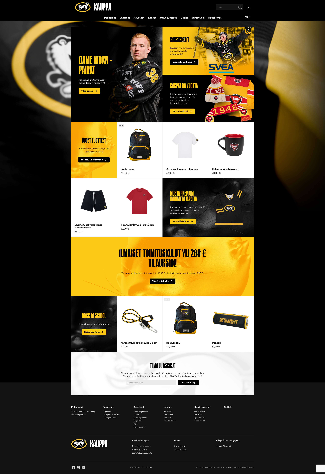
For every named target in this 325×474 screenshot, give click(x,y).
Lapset (152, 17)
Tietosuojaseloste (139, 449)
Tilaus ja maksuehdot (141, 446)
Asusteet (139, 17)
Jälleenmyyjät (180, 449)
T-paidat (107, 412)
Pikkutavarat (199, 421)
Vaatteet (125, 17)
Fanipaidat (168, 415)
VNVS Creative (247, 467)
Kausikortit (215, 17)
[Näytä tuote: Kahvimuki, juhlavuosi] (231, 145)
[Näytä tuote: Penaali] (231, 319)
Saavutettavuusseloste (142, 453)
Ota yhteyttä (179, 446)
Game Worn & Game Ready (83, 412)
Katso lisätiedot (181, 221)
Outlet (184, 17)
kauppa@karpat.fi (223, 446)
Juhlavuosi (198, 17)
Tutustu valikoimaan (92, 160)
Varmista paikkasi (182, 62)
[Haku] (240, 7)
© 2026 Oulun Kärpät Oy (141, 467)
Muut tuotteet (168, 17)
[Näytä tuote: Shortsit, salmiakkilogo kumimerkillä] (94, 201)
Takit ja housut (110, 418)
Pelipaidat (110, 17)
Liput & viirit (199, 418)
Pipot (136, 424)
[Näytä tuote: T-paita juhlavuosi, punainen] (140, 201)
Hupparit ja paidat (111, 415)
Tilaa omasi (87, 91)
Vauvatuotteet (170, 421)
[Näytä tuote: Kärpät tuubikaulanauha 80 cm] (140, 319)
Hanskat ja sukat (141, 412)
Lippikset (138, 421)
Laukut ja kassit (140, 418)
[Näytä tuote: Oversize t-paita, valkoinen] (185, 145)
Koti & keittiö (199, 412)
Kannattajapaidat (78, 415)
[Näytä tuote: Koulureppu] (140, 145)
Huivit (136, 415)
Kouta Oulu (226, 467)
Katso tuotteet (180, 111)
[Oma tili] (248, 7)
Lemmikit (198, 415)
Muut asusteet (140, 427)
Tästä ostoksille (160, 281)
